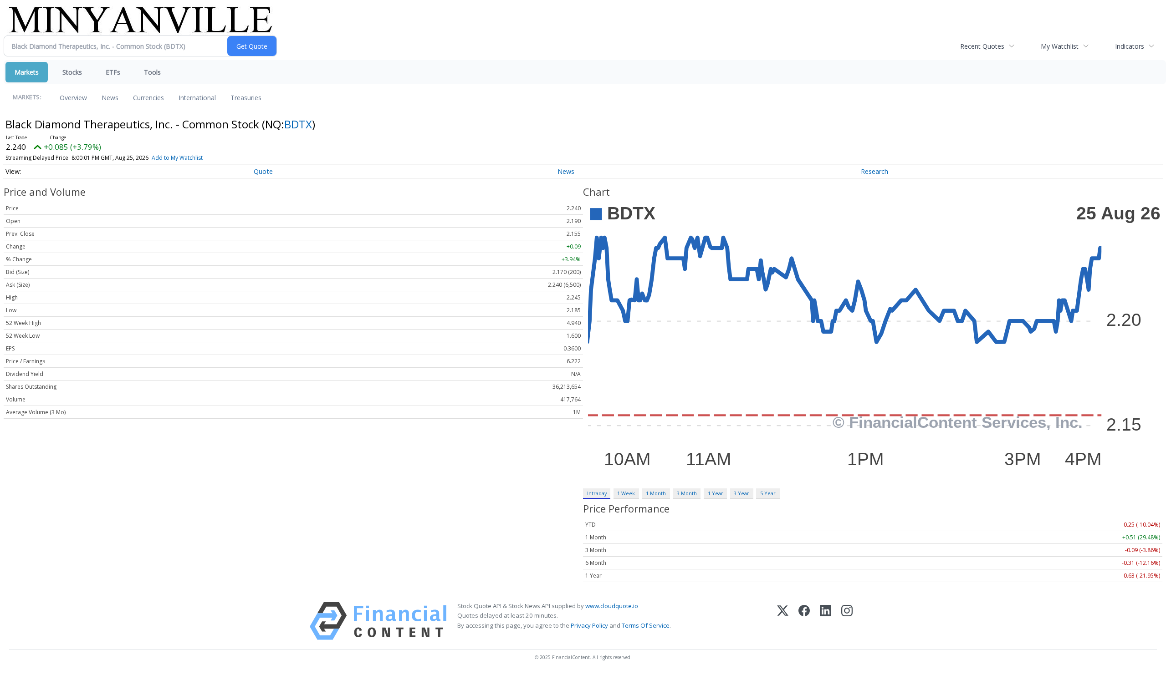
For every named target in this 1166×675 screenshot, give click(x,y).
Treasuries (245, 97)
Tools (152, 72)
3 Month (687, 493)
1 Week (626, 493)
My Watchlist (1060, 46)
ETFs (113, 72)
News (110, 97)
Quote (263, 171)
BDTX (298, 124)
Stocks (72, 72)
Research (874, 171)
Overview (73, 97)
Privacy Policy (589, 625)
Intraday (597, 493)
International (197, 97)
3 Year (741, 493)
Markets (27, 72)
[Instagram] (847, 621)
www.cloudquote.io (611, 606)
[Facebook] (804, 621)
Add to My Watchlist (177, 158)
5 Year (768, 493)
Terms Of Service (646, 625)
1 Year (715, 493)
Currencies (148, 97)
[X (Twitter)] (782, 621)
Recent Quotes (982, 46)
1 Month (656, 493)
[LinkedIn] (825, 621)
